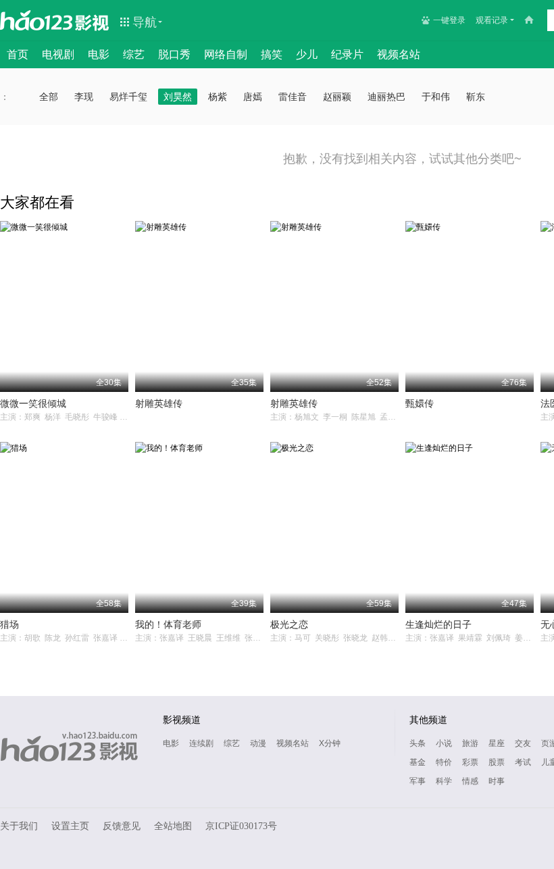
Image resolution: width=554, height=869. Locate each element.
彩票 (470, 762)
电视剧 (58, 54)
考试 (523, 762)
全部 (48, 96)
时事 (496, 781)
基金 (417, 762)
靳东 (475, 96)
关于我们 (19, 826)
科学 (444, 781)
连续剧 (201, 743)
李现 (83, 96)
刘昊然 (177, 96)
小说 (444, 743)
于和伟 (436, 96)
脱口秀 (174, 54)
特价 (444, 762)
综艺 (134, 54)
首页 (17, 54)
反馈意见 (122, 826)
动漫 (258, 743)
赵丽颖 (337, 96)
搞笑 (271, 54)
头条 (417, 743)
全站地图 (173, 826)
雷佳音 (292, 96)
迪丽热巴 (386, 96)
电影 (98, 54)
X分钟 (330, 743)
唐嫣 (252, 96)
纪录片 (347, 54)
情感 (470, 781)
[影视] (92, 21)
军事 (417, 781)
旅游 (470, 743)
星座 (496, 743)
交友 (523, 743)
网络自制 (225, 54)
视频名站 (398, 54)
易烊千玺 (128, 96)
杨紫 (217, 96)
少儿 (307, 54)
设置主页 (70, 826)
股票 (496, 762)
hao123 (36, 20)
